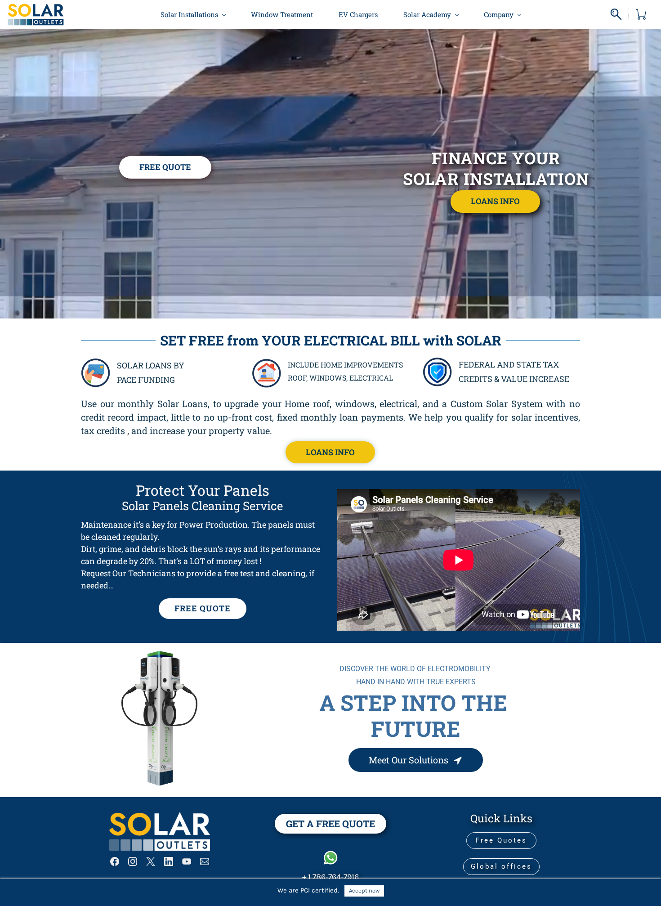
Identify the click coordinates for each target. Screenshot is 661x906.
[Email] (204, 861)
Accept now (364, 890)
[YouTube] (186, 861)
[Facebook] (114, 861)
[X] (150, 861)
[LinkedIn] (168, 861)
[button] (165, 167)
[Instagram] (132, 861)
